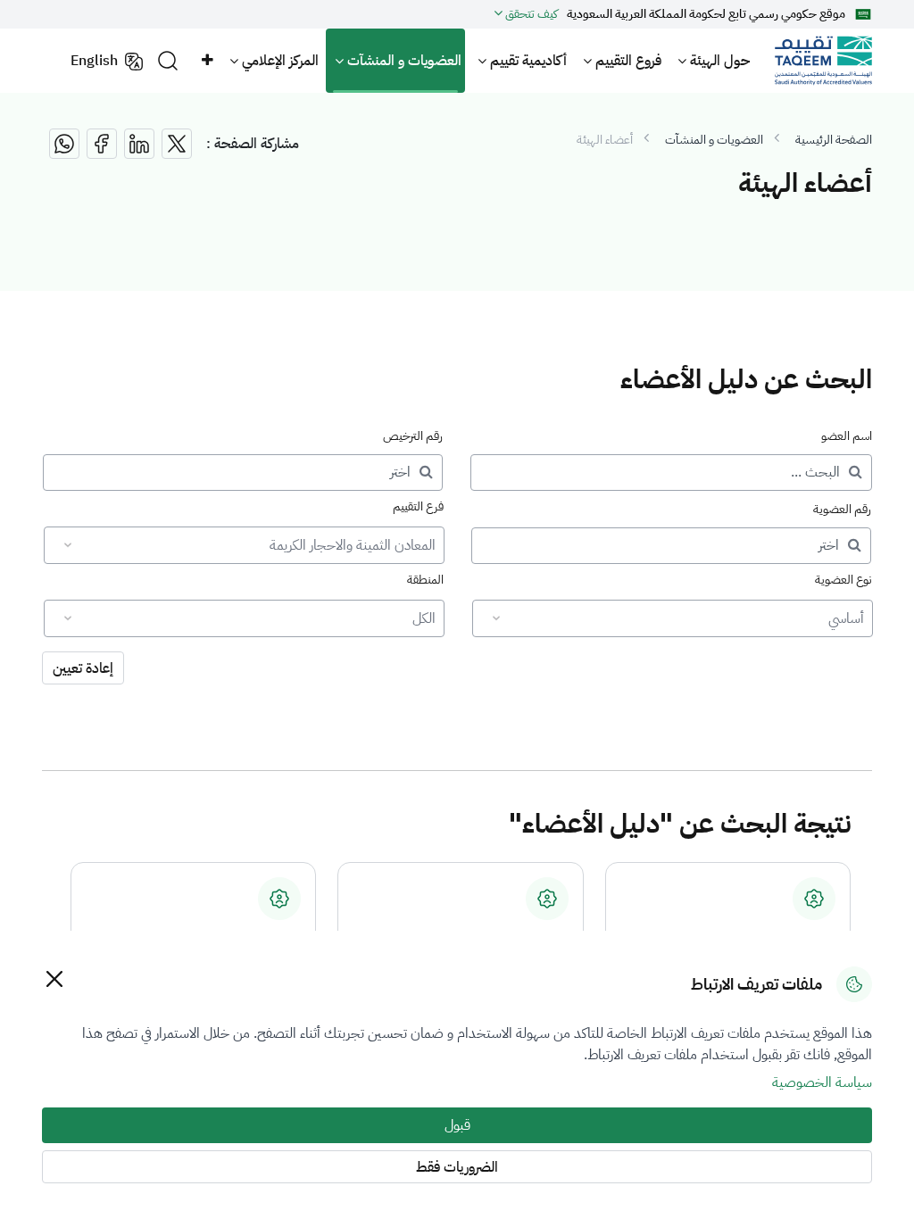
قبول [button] (457, 1125)
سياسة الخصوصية (822, 1082)
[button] (206, 61)
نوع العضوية (843, 579)
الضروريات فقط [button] (457, 1167)
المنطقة (425, 579)
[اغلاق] (54, 978)
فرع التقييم (418, 506)
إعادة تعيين (83, 668)
